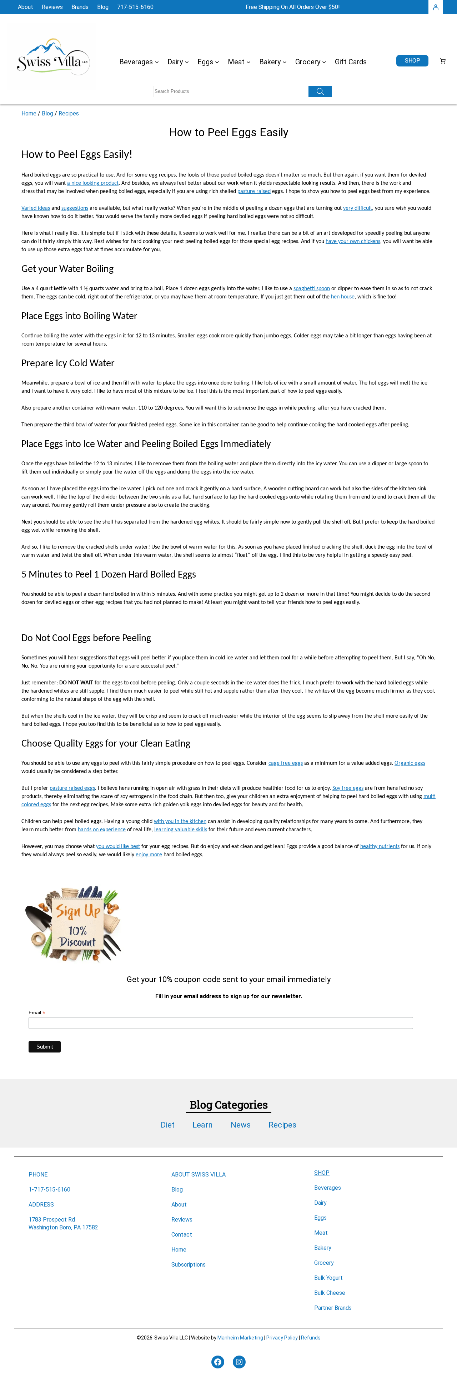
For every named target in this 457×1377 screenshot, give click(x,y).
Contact (181, 1234)
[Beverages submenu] (157, 62)
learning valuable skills (180, 830)
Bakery (322, 1247)
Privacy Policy (282, 1338)
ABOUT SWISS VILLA (198, 1174)
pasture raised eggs (72, 788)
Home (28, 113)
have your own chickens (353, 241)
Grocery (324, 1262)
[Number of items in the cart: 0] (443, 61)
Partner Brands (333, 1307)
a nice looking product (93, 183)
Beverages (327, 1187)
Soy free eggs (347, 788)
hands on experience (102, 830)
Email (37, 1012)
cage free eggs (285, 763)
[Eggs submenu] (217, 62)
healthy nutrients (380, 847)
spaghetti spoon (311, 289)
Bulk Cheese (329, 1292)
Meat (321, 1232)
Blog (47, 113)
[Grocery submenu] (324, 62)
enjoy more (149, 855)
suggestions (74, 208)
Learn (202, 1124)
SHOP (322, 1172)
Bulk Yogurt (328, 1277)
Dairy (320, 1202)
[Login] (435, 7)
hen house (343, 297)
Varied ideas (35, 208)
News (241, 1124)
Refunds (311, 1338)
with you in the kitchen (180, 821)
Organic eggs (410, 763)
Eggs (320, 1217)
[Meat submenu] (248, 62)
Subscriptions (188, 1264)
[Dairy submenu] (187, 62)
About (179, 1204)
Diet (168, 1124)
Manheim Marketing (240, 1338)
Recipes (69, 113)
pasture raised (254, 191)
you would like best (118, 847)
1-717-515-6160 (49, 1189)
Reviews (181, 1219)
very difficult (357, 208)
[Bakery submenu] (284, 62)
